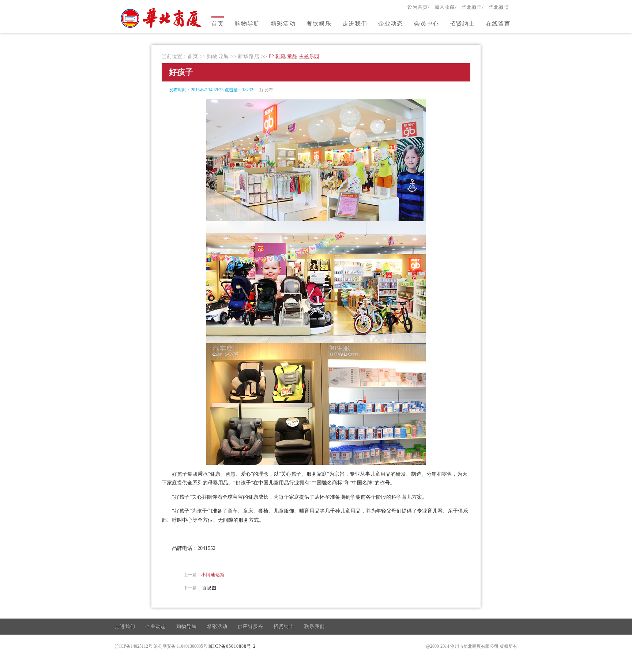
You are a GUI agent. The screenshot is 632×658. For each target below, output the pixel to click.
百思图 (209, 587)
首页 (217, 23)
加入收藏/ (445, 7)
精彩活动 (283, 23)
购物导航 (247, 23)
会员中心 (426, 23)
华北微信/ (473, 7)
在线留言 (498, 23)
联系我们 (314, 626)
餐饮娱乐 (318, 23)
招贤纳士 (462, 23)
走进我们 (354, 23)
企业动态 (390, 23)
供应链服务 (250, 626)
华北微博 (499, 7)
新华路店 (249, 56)
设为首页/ (418, 7)
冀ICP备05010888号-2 (232, 646)
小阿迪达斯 (213, 574)
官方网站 (162, 17)
